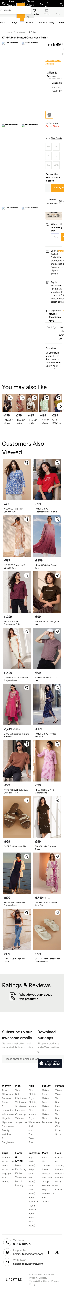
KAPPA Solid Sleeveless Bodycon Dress (14, 903)
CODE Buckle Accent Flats (16, 846)
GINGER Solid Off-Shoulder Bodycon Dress (16, 678)
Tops (4, 1090)
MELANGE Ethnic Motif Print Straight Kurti (8, 421)
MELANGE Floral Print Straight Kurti (32, 421)
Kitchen (19, 1173)
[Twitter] (57, 1252)
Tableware (20, 1177)
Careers (46, 1165)
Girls (57, 1126)
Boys (57, 1122)
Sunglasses (21, 1122)
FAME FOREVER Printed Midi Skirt (45, 735)
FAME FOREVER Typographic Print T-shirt (46, 510)
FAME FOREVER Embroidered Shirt (12, 622)
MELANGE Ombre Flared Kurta (45, 566)
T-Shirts (32, 32)
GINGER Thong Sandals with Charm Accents (47, 960)
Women (59, 1090)
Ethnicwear (8, 1094)
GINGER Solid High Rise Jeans (14, 960)
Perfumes (47, 1122)
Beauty (5, 1130)
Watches (19, 1118)
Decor (18, 1165)
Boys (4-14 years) (32, 1161)
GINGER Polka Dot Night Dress (46, 847)
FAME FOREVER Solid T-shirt (56, 421)
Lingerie (6, 1118)
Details (53, 214)
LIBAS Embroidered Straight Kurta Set (16, 735)
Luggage (6, 1173)
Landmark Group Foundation (48, 1181)
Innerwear (20, 1110)
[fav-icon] (35, 11)
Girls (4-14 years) (32, 1189)
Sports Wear (19, 32)
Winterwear (8, 1114)
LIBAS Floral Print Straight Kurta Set (46, 903)
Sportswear (8, 1126)
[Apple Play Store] (49, 1063)
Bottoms (6, 1098)
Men (8, 32)
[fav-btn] (10, 397)
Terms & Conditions (39, 1281)
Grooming (20, 1114)
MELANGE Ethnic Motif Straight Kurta (14, 566)
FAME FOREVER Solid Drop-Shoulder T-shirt (16, 791)
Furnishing (20, 1169)
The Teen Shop (31, 1138)
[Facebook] (48, 1252)
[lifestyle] (14, 1279)
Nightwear (7, 1122)
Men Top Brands (59, 1114)
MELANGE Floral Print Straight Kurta (20, 421)
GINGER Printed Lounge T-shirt (47, 622)
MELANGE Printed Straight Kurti (44, 421)
